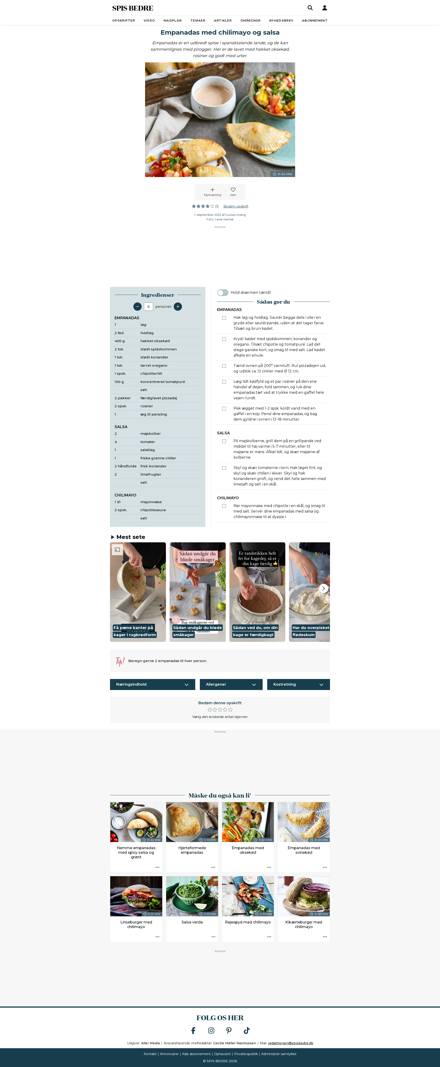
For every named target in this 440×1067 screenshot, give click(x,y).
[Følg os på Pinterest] (229, 1031)
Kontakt (150, 1054)
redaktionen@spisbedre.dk (290, 1043)
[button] (138, 592)
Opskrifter (123, 20)
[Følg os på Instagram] (211, 1031)
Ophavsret (222, 1054)
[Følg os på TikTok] (246, 1031)
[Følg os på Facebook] (193, 1031)
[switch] (222, 292)
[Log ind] (325, 7)
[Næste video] (323, 588)
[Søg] (310, 7)
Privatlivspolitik (246, 1054)
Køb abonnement (196, 1054)
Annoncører (169, 1054)
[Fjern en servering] (137, 306)
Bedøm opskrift (235, 206)
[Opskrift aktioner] (157, 867)
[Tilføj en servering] (178, 306)
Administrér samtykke (279, 1054)
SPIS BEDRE (132, 8)
